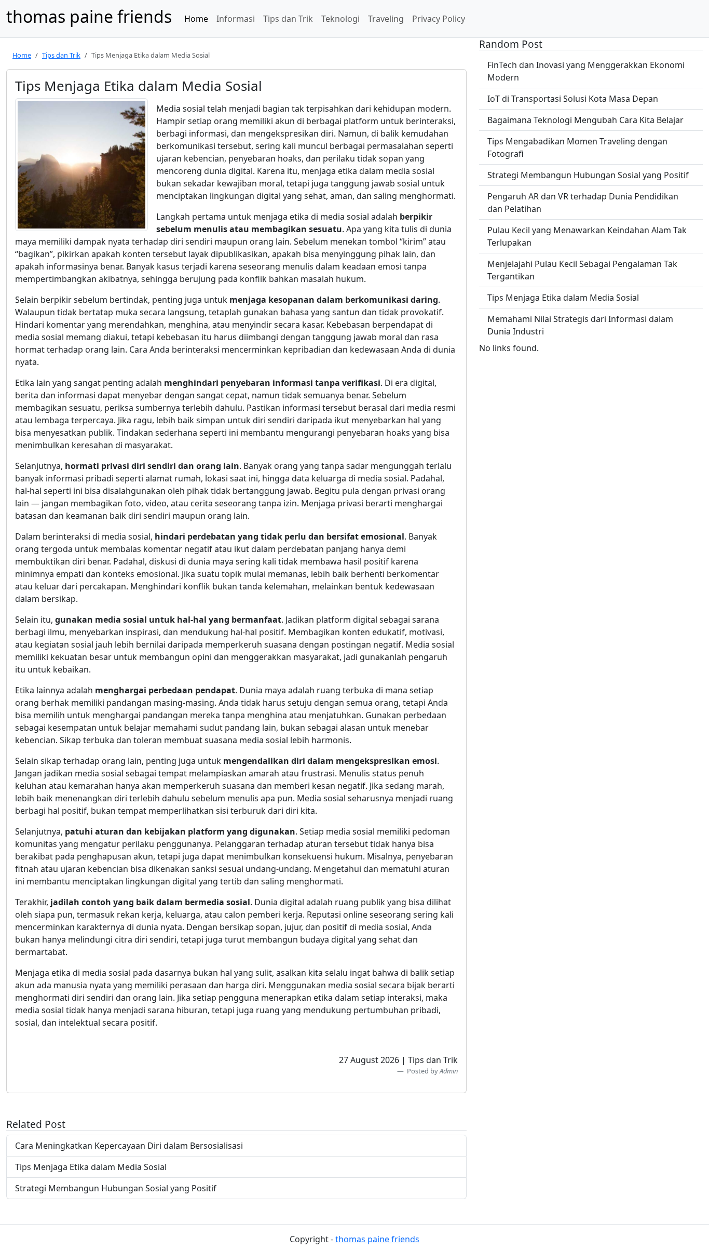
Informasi (235, 18)
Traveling (386, 18)
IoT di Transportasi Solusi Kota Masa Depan (572, 98)
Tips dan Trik (288, 18)
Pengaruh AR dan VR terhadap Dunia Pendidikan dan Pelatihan (582, 202)
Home (196, 18)
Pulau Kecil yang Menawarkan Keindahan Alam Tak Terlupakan (587, 236)
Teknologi (340, 18)
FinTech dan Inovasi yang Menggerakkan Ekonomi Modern (586, 71)
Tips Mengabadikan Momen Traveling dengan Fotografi (577, 147)
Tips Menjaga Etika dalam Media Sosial (91, 1167)
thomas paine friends (377, 1239)
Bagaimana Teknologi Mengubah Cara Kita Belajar (585, 120)
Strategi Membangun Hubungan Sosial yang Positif (115, 1188)
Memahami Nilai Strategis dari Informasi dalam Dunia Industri (580, 325)
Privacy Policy (438, 18)
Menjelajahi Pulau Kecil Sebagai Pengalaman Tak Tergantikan (582, 270)
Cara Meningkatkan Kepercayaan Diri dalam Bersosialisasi (129, 1145)
